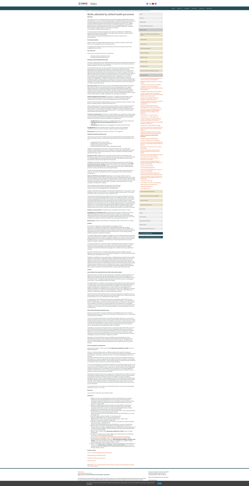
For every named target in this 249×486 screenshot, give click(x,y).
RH (88, 466)
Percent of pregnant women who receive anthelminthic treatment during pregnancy (150, 132)
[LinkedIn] (155, 3)
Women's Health (143, 30)
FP (105, 464)
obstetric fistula (119, 464)
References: (90, 395)
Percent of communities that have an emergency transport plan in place (149, 98)
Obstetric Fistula (91, 460)
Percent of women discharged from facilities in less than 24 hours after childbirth (151, 155)
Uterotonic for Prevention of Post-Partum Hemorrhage (150, 147)
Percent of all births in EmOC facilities (150, 140)
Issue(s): (89, 269)
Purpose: (89, 223)
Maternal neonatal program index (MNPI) (151, 85)
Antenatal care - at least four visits (149, 115)
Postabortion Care (144, 66)
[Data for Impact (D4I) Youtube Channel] (153, 3)
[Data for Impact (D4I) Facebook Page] (147, 3)
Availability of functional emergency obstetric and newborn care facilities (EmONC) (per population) (151, 88)
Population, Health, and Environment (96, 458)
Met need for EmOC (146, 188)
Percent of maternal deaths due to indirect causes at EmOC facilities (151, 170)
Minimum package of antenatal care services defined (151, 82)
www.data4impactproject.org (85, 473)
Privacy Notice (89, 484)
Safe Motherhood (144, 75)
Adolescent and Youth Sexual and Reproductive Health (150, 34)
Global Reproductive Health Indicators (96, 455)
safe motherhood (93, 466)
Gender (141, 213)
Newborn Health (144, 57)
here (83, 474)
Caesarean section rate (146, 180)
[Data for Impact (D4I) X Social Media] (150, 3)
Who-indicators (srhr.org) (98, 387)
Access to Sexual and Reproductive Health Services (99, 452)
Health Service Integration (145, 220)
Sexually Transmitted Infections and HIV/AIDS (150, 196)
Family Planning (101, 464)
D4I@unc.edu (81, 472)
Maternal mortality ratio (147, 186)
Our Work (187, 8)
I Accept (159, 483)
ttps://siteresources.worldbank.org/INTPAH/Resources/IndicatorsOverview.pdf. (111, 436)
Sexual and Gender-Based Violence (148, 191)
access (95, 464)
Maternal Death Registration (148, 167)
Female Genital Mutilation (146, 48)
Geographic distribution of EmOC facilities (151, 91)
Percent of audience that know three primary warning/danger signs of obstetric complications (151, 102)
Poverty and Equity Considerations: (96, 345)
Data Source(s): (91, 50)
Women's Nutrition (144, 200)
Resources (209, 8)
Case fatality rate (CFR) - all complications (151, 182)
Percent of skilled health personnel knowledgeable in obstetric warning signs (150, 106)
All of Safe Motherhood (146, 233)
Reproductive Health (129, 464)
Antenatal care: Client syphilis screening (150, 125)
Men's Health (142, 209)
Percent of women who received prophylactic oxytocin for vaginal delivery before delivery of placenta (151, 143)
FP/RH (108, 464)
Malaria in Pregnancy (145, 53)
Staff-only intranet (152, 480)
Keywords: (90, 390)
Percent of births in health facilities (149, 138)
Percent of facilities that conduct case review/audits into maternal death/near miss (151, 173)
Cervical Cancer (144, 44)
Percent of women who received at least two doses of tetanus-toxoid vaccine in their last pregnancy (151, 128)
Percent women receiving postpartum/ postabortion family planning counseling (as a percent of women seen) (151, 162)
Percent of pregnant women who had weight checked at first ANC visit (151, 122)
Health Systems (143, 224)
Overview (142, 18)
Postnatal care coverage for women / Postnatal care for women (149, 158)
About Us (179, 8)
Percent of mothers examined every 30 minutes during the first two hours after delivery (150, 151)
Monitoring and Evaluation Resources (147, 228)
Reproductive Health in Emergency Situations (150, 70)
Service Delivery (143, 216)
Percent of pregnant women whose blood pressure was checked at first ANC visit (150, 119)
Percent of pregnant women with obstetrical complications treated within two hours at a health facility (151, 177)
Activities (194, 8)
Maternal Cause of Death (147, 166)
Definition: (90, 17)
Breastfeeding (143, 39)
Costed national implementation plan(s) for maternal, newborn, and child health (151, 79)
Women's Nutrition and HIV (146, 204)
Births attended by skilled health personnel (149, 135)
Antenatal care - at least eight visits (149, 117)
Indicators (112, 464)
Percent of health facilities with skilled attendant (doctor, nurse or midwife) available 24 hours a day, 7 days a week (151, 95)
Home (173, 8)
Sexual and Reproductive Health (146, 26)
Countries (201, 8)
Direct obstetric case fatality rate (149, 184)
